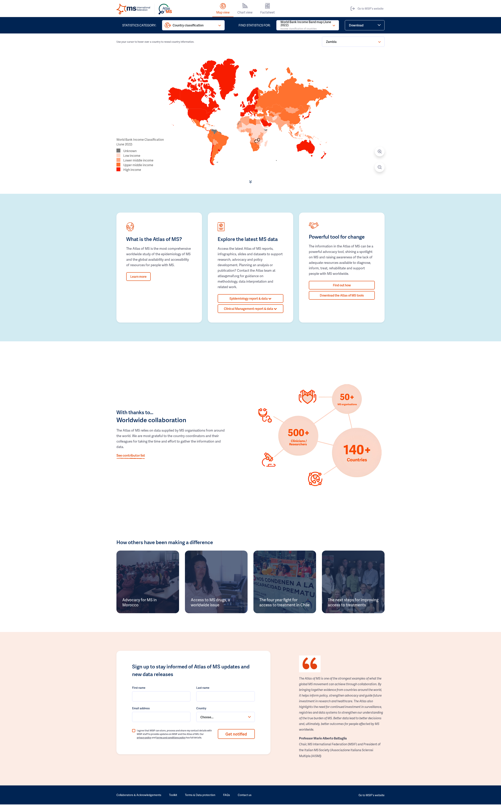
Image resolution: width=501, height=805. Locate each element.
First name (138, 688)
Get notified (236, 734)
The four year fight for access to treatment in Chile (284, 602)
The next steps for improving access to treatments (353, 602)
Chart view (244, 12)
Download (356, 25)
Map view (223, 12)
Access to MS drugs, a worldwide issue (210, 602)
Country (201, 708)
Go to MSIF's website (371, 8)
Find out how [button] (342, 285)
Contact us (244, 795)
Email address (141, 708)
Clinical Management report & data (249, 308)
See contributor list (130, 455)
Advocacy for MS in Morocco (139, 602)
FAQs (226, 795)
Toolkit (173, 795)
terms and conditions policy (171, 737)
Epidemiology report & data (249, 298)
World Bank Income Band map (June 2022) (305, 25)
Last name (202, 688)
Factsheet (267, 12)
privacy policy (144, 737)
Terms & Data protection (200, 795)
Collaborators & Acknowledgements (138, 795)
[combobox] (225, 717)
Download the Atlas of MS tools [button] (342, 295)
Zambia (331, 41)
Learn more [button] (138, 276)
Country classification (188, 25)
